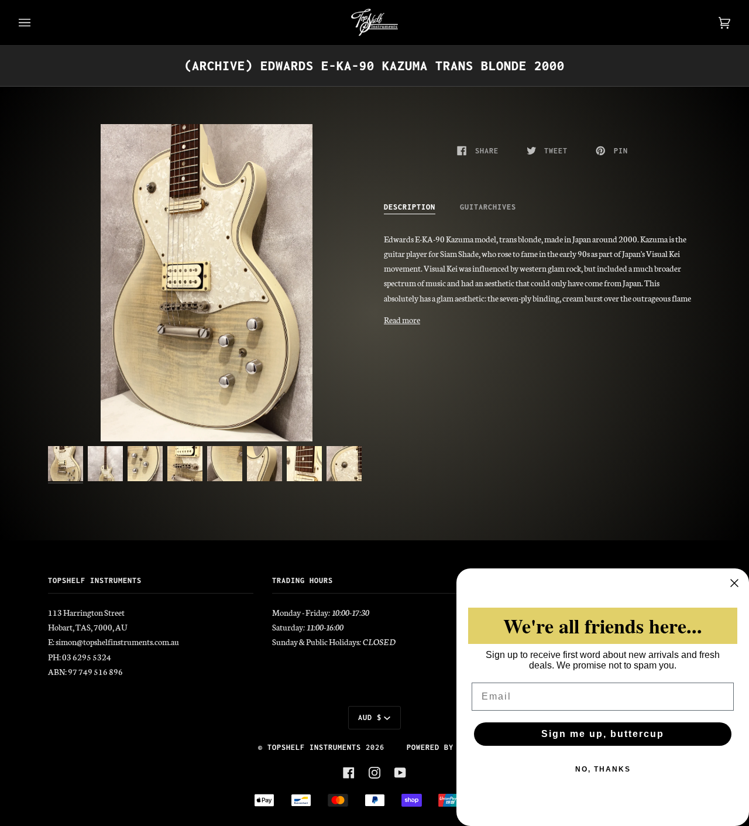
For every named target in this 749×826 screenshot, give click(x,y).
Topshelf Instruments (314, 747)
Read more (402, 319)
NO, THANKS (603, 769)
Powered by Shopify (449, 747)
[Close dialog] (734, 583)
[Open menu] (36, 22)
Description (409, 207)
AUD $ (370, 717)
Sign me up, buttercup (602, 734)
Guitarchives (488, 207)
